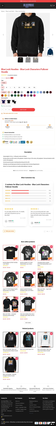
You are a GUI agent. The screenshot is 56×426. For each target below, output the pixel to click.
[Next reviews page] (51, 231)
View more (28, 322)
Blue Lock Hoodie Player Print (26, 349)
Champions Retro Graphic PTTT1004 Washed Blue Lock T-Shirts (45, 264)
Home (2, 11)
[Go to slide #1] (20, 59)
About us (17, 401)
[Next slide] (52, 34)
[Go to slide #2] (28, 59)
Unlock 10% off (3, 419)
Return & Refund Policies (34, 407)
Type (2, 80)
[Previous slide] (3, 34)
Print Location (4, 98)
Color (2, 89)
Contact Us (31, 409)
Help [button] (53, 424)
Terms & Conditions (19, 403)
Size (2, 85)
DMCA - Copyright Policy (20, 407)
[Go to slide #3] (35, 59)
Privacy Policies (18, 405)
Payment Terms (32, 405)
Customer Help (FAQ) (34, 411)
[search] (51, 5)
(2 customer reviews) (12, 75)
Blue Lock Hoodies (20, 11)
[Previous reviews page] (44, 231)
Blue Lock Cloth (10, 11)
